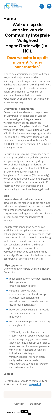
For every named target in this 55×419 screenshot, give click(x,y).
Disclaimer (35, 403)
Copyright (19, 403)
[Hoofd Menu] (49, 6)
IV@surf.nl (35, 384)
